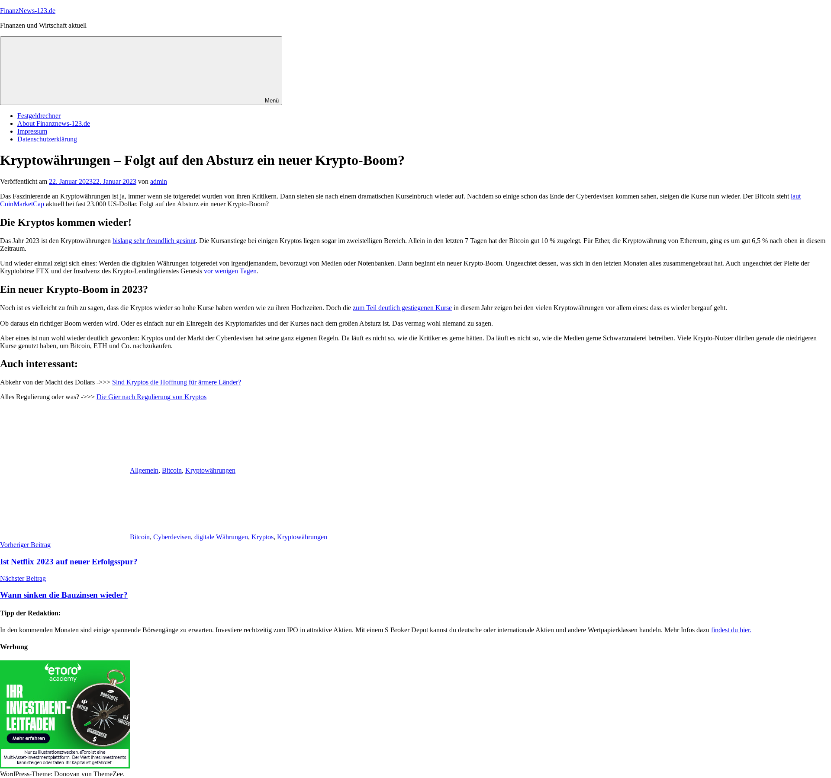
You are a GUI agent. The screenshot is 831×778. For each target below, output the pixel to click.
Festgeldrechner (39, 115)
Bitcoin (172, 470)
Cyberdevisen (172, 537)
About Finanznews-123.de (53, 123)
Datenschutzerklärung (47, 139)
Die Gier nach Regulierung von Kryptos (151, 396)
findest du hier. (731, 630)
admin (158, 181)
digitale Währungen (221, 537)
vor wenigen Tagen (230, 271)
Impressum (32, 131)
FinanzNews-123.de (27, 10)
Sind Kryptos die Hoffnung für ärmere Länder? (176, 382)
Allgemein (144, 470)
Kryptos (262, 537)
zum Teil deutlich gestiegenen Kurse (402, 307)
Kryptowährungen (210, 470)
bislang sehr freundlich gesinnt (154, 240)
